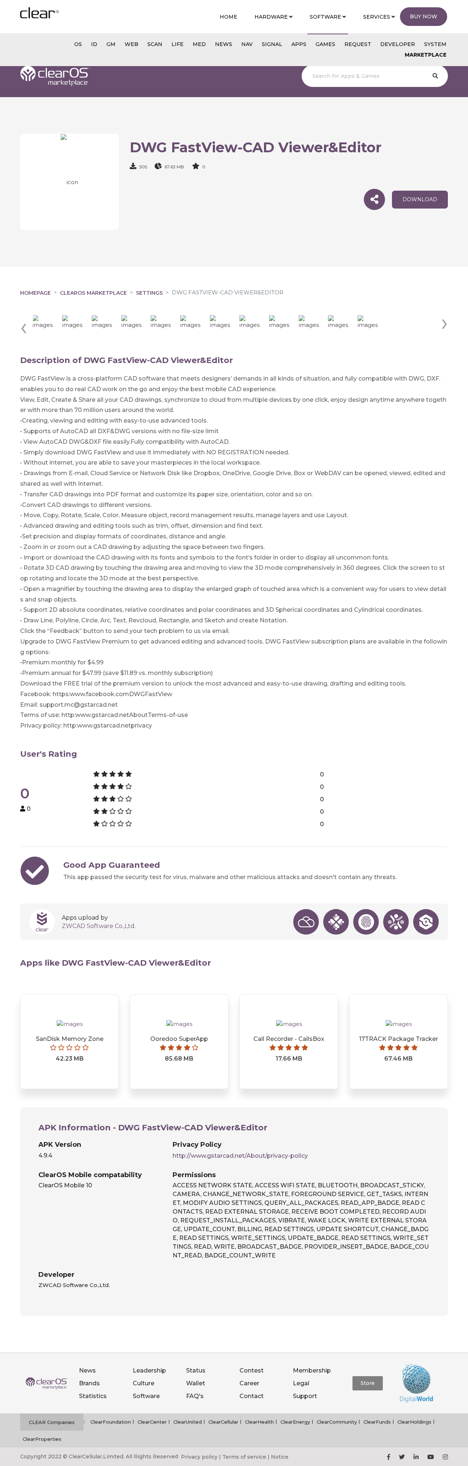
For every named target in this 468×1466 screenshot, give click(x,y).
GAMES (325, 44)
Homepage (35, 293)
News (87, 1370)
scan (154, 44)
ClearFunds (377, 1422)
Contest (251, 1370)
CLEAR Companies (52, 1422)
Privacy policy (199, 1457)
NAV (247, 44)
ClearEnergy (295, 1422)
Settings (149, 293)
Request (357, 44)
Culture (143, 1383)
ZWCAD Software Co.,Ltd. (99, 926)
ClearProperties (42, 1439)
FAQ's (195, 1396)
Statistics (93, 1396)
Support (305, 1396)
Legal (301, 1383)
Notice (279, 1457)
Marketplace (425, 54)
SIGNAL (272, 44)
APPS (298, 44)
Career (249, 1383)
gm (111, 44)
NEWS (223, 44)
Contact (251, 1396)
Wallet (195, 1383)
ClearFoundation (110, 1422)
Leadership (149, 1370)
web (131, 44)
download (420, 199)
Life (177, 44)
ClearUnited (187, 1422)
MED (199, 44)
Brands (89, 1383)
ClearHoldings (414, 1422)
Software (146, 1396)
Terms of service (244, 1457)
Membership (312, 1370)
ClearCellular (223, 1422)
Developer (397, 44)
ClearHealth (259, 1422)
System (435, 44)
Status (195, 1370)
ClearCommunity (337, 1422)
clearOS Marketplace (93, 293)
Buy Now (423, 16)
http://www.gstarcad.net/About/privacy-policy (240, 1155)
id (94, 44)
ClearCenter (152, 1422)
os (78, 44)
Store (368, 1383)
